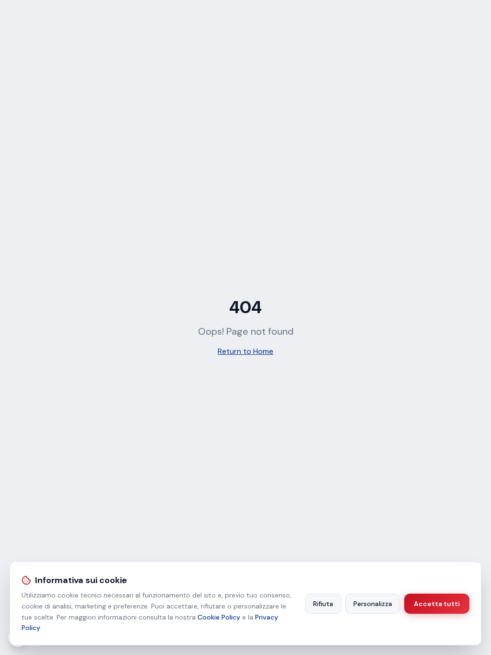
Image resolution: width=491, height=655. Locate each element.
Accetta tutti (437, 603)
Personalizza (372, 603)
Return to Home (245, 351)
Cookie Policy (219, 617)
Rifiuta (323, 603)
